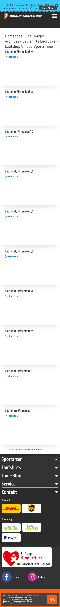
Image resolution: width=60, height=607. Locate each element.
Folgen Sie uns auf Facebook (17, 579)
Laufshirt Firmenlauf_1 (19, 371)
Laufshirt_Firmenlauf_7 (19, 132)
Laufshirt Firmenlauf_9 (19, 52)
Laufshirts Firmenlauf (18, 411)
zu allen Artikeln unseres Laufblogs (24, 449)
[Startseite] (22, 14)
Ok (52, 599)
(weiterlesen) (12, 56)
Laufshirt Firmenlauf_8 (19, 92)
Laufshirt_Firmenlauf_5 (19, 211)
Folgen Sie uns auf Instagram (43, 579)
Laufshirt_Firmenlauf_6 (19, 171)
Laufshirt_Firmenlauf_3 (19, 251)
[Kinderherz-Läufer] (27, 549)
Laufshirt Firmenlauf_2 (19, 331)
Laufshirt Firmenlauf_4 (19, 291)
